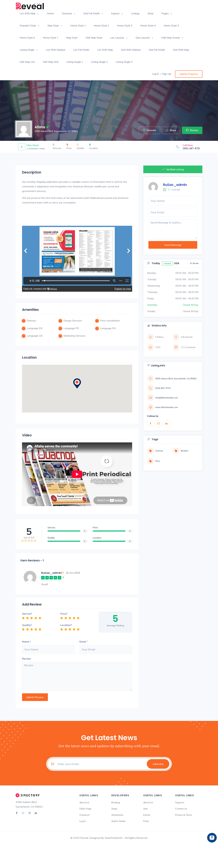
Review (194, 130)
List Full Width (81, 49)
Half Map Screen (170, 37)
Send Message (172, 244)
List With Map (27, 13)
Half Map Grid (50, 61)
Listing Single (27, 49)
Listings (135, 13)
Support (179, 802)
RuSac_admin (175, 184)
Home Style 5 (171, 25)
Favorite (151, 130)
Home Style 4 (148, 25)
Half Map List (27, 61)
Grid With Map (181, 49)
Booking (115, 802)
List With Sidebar (55, 49)
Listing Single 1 (74, 61)
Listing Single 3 (124, 61)
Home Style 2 (101, 25)
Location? (66, 625)
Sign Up (166, 73)
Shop (150, 13)
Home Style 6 (27, 37)
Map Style (53, 25)
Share (173, 130)
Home (50, 13)
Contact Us (181, 808)
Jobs (145, 808)
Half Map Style (94, 37)
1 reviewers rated (35, 148)
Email (82, 641)
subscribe (158, 764)
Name (25, 641)
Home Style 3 (124, 25)
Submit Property (188, 74)
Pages (165, 13)
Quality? (27, 625)
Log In (155, 73)
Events (146, 814)
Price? (63, 613)
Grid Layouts (143, 37)
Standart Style (28, 25)
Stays (114, 808)
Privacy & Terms (183, 814)
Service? (27, 613)
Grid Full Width (91, 13)
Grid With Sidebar (131, 49)
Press (146, 821)
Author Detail (118, 821)
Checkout (67, 13)
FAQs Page (85, 808)
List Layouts (117, 37)
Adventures (117, 814)
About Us (84, 802)
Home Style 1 (78, 25)
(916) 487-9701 (191, 148)
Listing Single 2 (99, 61)
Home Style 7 (50, 37)
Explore (115, 13)
